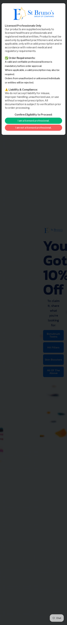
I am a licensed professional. (33, 120)
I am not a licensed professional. (33, 127)
